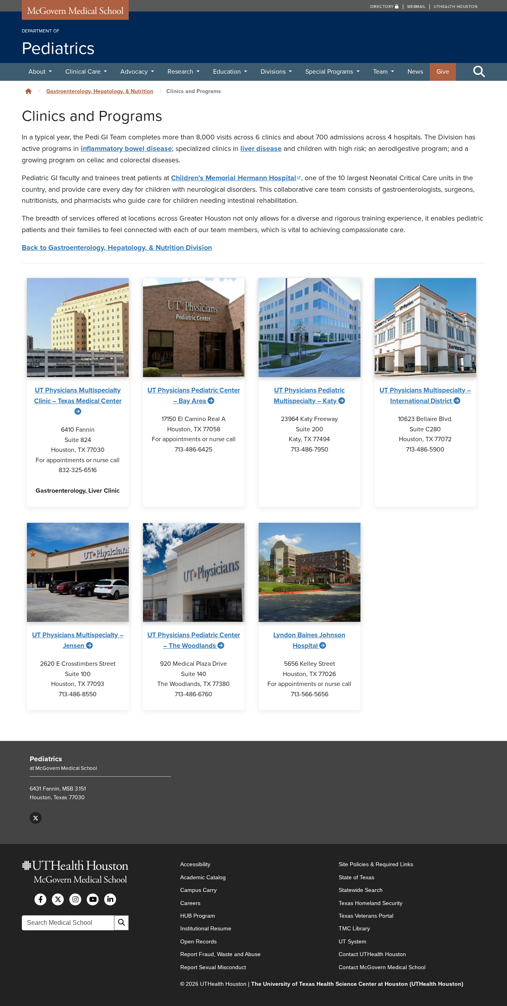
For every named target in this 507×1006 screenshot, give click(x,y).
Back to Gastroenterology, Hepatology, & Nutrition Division (117, 247)
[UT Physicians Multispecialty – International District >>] (426, 327)
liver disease (261, 148)
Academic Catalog (203, 877)
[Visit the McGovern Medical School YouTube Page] (93, 899)
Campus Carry (198, 890)
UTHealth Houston (455, 6)
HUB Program (197, 916)
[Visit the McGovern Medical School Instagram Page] (75, 899)
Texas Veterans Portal (366, 916)
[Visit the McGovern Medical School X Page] (58, 899)
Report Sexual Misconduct (213, 967)
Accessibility (195, 864)
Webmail (416, 6)
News (415, 72)
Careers (190, 903)
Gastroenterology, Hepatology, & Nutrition (99, 91)
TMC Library (354, 928)
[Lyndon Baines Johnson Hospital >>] (309, 572)
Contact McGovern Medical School (382, 967)
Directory (382, 6)
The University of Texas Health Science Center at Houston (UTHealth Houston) (357, 984)
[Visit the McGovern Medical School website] (75, 12)
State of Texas (356, 877)
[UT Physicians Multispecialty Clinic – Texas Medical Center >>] (78, 327)
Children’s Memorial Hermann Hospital (236, 177)
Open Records (198, 941)
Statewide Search (361, 890)
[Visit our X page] (35, 817)
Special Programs (330, 72)
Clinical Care (83, 72)
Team (381, 72)
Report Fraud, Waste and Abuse (220, 954)
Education (227, 72)
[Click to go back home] (28, 91)
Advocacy (134, 72)
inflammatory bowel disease (126, 148)
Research (181, 72)
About (38, 72)
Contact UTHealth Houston (372, 954)
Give (442, 72)
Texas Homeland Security (370, 903)
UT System (352, 941)
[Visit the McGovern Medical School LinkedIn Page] (110, 899)
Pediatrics (46, 758)
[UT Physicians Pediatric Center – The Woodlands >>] (194, 572)
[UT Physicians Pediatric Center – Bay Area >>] (194, 327)
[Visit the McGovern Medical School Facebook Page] (40, 899)
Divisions (274, 72)
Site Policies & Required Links (376, 864)
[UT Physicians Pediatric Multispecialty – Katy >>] (309, 327)
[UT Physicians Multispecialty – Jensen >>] (78, 572)
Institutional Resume (205, 928)
